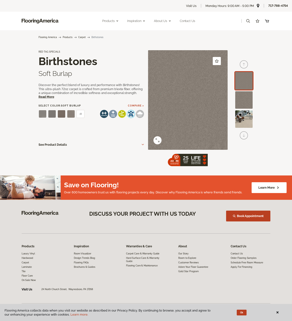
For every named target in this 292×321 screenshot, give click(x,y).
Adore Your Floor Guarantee (193, 267)
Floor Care (27, 275)
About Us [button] (160, 21)
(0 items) (267, 21)
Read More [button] (46, 97)
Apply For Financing (241, 267)
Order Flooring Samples (244, 258)
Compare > (136, 105)
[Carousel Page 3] (243, 119)
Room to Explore (187, 258)
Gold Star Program (188, 271)
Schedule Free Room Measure (247, 262)
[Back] (244, 64)
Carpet (82, 37)
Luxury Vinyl (28, 253)
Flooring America (48, 37)
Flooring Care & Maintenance (141, 265)
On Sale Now (29, 280)
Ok (241, 312)
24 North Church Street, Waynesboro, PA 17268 (67, 289)
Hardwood (27, 258)
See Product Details (53, 144)
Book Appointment (250, 216)
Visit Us (191, 6)
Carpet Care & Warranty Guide (142, 253)
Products (67, 37)
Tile (24, 271)
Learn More (266, 187)
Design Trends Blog (84, 258)
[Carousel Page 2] (243, 100)
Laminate (27, 267)
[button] (248, 21)
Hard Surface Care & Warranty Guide (142, 259)
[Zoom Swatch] (157, 140)
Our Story (183, 253)
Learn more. (79, 314)
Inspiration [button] (134, 21)
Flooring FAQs (81, 262)
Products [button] (108, 21)
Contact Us (187, 21)
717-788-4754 (278, 5)
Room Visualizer (82, 253)
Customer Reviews (188, 262)
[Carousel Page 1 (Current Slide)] (243, 80)
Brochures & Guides (84, 267)
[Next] (244, 135)
